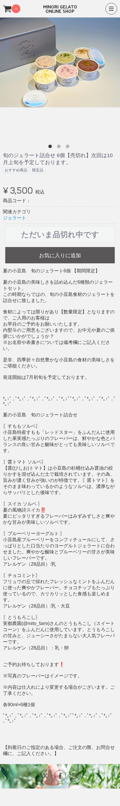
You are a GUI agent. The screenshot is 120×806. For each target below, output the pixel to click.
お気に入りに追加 (60, 255)
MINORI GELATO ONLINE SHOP (60, 9)
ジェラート (14, 217)
